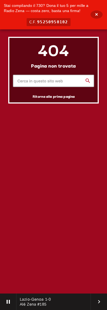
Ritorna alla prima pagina (54, 96)
